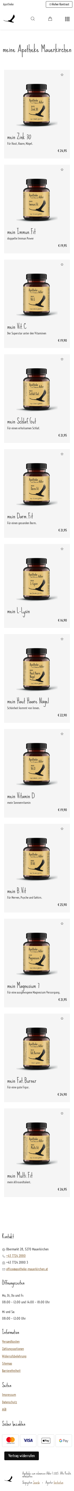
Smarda (36, 1482)
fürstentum (58, 1482)
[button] (32, 18)
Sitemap (7, 1364)
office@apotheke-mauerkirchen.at (27, 1269)
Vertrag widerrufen (21, 1455)
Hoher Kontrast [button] (60, 4)
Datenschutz (9, 1402)
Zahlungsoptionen (13, 1349)
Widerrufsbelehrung (14, 1356)
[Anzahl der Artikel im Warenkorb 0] (50, 18)
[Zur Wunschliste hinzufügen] (62, 75)
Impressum (9, 1395)
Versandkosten (11, 1342)
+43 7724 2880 (16, 1256)
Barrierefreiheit (11, 1371)
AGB (4, 1409)
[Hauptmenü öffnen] (67, 19)
